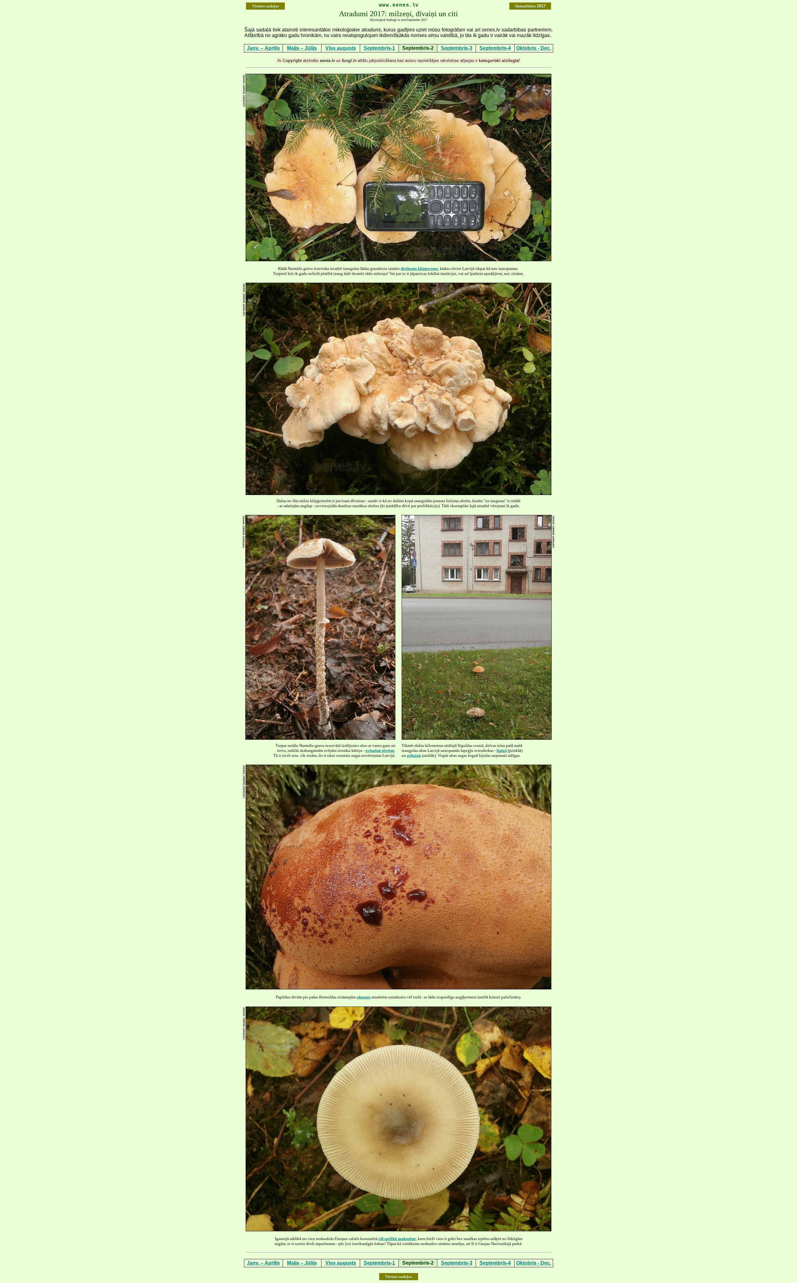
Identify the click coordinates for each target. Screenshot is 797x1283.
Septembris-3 (456, 48)
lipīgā (502, 750)
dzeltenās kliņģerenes (419, 268)
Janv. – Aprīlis (263, 48)
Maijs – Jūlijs (302, 48)
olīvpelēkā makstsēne (397, 1238)
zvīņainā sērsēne (379, 750)
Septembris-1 (379, 48)
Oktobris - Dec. (533, 48)
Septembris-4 (495, 48)
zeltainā (414, 755)
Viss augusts (340, 48)
